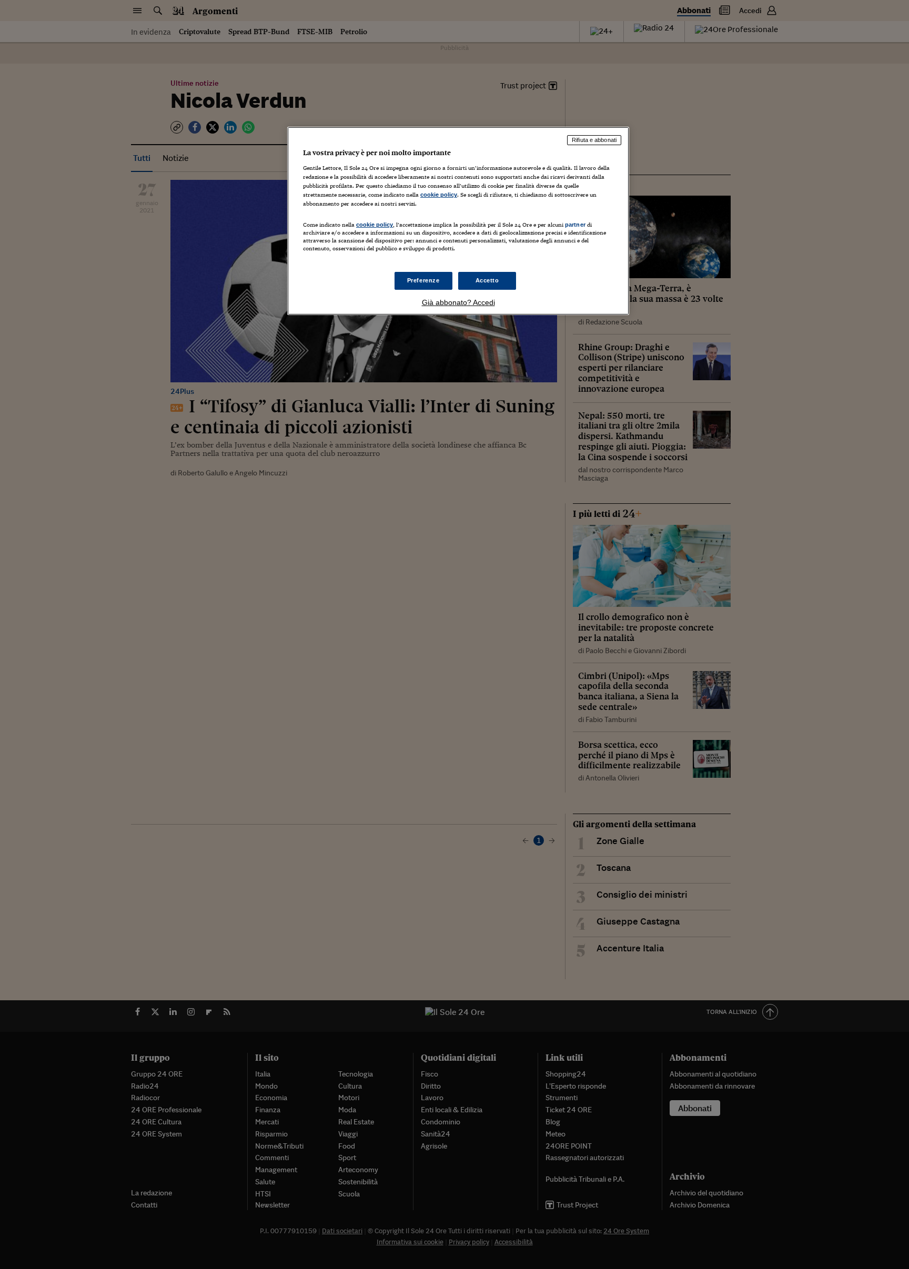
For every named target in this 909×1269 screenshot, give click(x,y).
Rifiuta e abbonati (594, 140)
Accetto (487, 280)
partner (575, 224)
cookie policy (438, 194)
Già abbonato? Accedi (458, 302)
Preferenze (423, 280)
